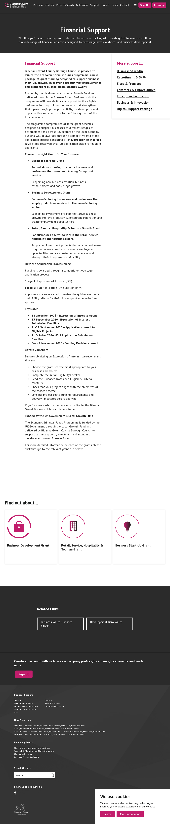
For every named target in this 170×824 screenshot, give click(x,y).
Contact (124, 5)
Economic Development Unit (25, 710)
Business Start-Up (130, 71)
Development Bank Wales (106, 622)
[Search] (52, 775)
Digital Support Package (134, 109)
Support (94, 5)
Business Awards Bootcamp (26, 757)
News (115, 5)
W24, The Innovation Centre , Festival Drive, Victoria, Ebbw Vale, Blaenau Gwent (49, 725)
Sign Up (144, 5)
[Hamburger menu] (135, 5)
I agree (107, 814)
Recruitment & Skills (132, 77)
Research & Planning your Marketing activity (34, 751)
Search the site (22, 768)
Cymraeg (159, 5)
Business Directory (43, 5)
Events (105, 5)
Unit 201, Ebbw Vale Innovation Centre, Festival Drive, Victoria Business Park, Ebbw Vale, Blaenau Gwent (60, 731)
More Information (130, 814)
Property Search (65, 5)
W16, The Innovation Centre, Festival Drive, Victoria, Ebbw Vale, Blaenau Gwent (49, 734)
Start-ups (18, 700)
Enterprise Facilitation (133, 96)
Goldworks (82, 5)
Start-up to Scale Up (23, 754)
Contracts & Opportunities (136, 90)
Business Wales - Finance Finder (56, 623)
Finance (48, 700)
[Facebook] (15, 792)
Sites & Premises (129, 84)
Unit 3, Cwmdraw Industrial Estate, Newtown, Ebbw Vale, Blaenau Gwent (46, 728)
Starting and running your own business (32, 748)
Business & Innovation (133, 102)
